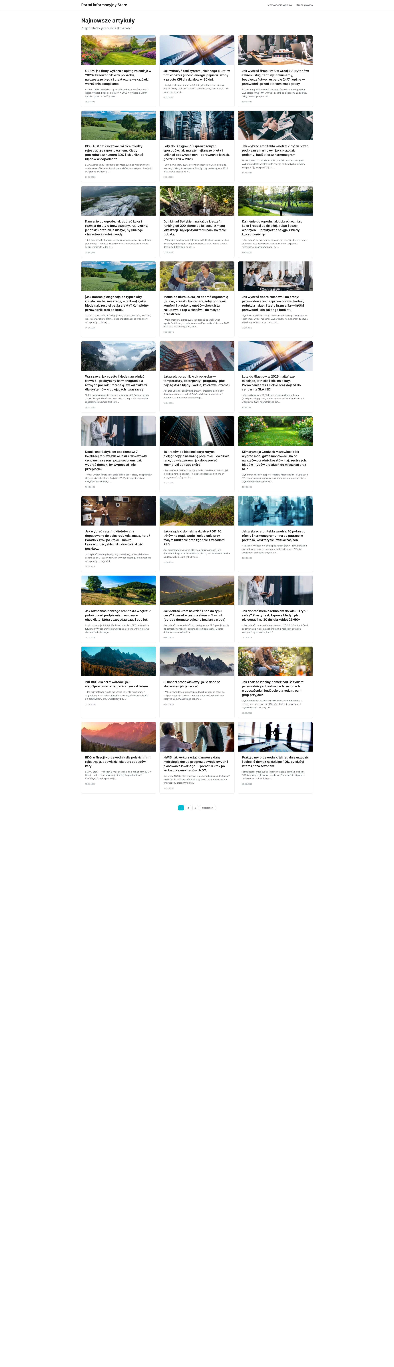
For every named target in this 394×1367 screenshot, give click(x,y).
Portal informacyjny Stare (104, 5)
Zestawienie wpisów (280, 4)
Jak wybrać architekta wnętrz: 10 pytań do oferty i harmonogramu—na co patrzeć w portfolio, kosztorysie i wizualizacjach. (273, 536)
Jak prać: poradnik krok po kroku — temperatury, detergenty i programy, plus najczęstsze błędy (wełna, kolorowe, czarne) (196, 381)
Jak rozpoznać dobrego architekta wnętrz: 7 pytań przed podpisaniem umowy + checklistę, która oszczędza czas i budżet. (118, 615)
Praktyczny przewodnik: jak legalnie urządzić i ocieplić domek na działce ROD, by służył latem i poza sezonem (275, 762)
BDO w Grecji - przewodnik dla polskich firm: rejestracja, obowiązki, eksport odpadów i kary (118, 762)
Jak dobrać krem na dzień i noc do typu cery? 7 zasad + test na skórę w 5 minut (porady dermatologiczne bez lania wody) (194, 615)
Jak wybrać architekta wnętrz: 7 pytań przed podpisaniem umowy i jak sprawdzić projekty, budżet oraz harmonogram (275, 150)
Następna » (207, 808)
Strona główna (304, 4)
